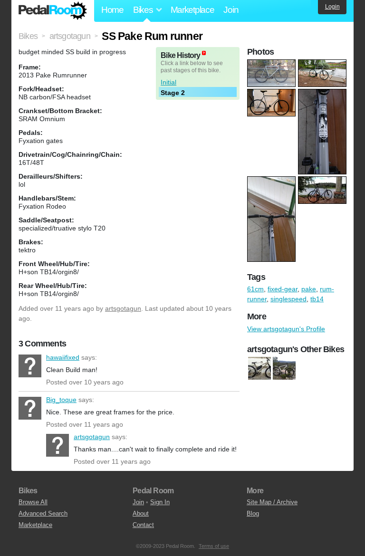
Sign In (160, 502)
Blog (253, 513)
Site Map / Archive (272, 502)
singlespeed (288, 299)
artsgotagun (123, 308)
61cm (255, 289)
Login (332, 6)
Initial (168, 82)
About (141, 513)
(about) (204, 53)
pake (308, 289)
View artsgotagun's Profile (286, 329)
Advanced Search (43, 513)
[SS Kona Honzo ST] (259, 368)
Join (230, 10)
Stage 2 (173, 92)
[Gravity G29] (284, 368)
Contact (143, 524)
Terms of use (214, 546)
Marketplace (192, 10)
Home (112, 10)
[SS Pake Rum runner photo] (272, 64)
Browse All (33, 502)
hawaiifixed (30, 366)
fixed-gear (283, 289)
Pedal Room (53, 10)
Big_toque (30, 408)
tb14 (317, 299)
